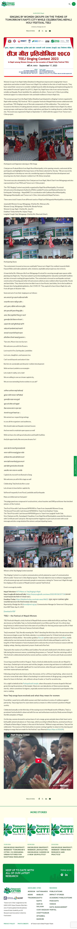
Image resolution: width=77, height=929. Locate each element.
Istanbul (41, 916)
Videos (52, 904)
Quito (39, 898)
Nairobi (40, 919)
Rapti (39, 901)
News (30, 895)
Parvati (41, 638)
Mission (31, 891)
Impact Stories (56, 895)
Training (32, 898)
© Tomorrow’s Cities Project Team (42, 923)
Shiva (64, 638)
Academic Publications (60, 898)
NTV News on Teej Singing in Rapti (28, 592)
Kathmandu (42, 891)
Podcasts (54, 901)
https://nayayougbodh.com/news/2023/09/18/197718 (46, 594)
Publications (55, 891)
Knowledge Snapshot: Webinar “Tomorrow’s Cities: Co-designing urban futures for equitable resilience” (14, 852)
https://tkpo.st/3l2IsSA (55, 729)
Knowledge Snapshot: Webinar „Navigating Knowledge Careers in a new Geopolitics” (38, 851)
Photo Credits (23, 923)
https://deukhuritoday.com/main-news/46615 (32, 599)
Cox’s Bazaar (43, 910)
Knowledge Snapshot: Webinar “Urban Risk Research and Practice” (62, 851)
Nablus (40, 895)
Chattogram (43, 913)
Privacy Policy (9, 923)
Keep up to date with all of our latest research (20, 873)
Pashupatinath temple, (31, 683)
